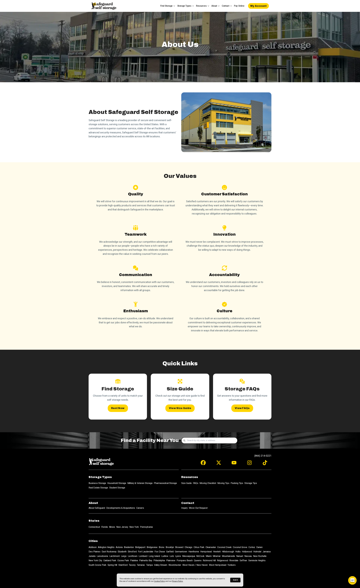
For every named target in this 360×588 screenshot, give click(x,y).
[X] (218, 464)
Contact (225, 6)
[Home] (103, 6)
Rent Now (117, 408)
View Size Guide (180, 408)
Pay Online (239, 6)
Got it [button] (235, 580)
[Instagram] (249, 464)
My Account (258, 6)
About (214, 6)
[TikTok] (264, 464)
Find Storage (166, 6)
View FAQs (242, 408)
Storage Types (184, 6)
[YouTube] (234, 464)
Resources (201, 6)
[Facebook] (203, 464)
